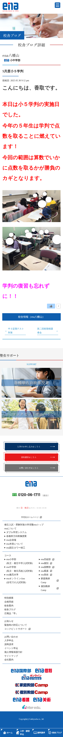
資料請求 (8, 644)
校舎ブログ (10, 609)
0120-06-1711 (29, 494)
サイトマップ (11, 656)
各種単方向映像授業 (16, 536)
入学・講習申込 (25, 732)
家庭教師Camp (45, 580)
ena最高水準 (12, 574)
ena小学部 (19, 561)
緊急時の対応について (15, 625)
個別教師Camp (45, 588)
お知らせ (8, 621)
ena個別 (44, 563)
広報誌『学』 (11, 613)
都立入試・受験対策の (24, 524)
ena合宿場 (11, 540)
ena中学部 (19, 569)
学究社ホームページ (30, 517)
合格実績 (8, 602)
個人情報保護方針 (13, 652)
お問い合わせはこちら (28, 467)
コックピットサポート (15, 629)
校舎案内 (8, 605)
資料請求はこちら (29, 457)
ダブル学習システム (16, 532)
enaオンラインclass (16, 580)
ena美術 (44, 574)
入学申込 (8, 640)
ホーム (10, 733)
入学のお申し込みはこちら (28, 446)
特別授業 (8, 598)
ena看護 (44, 571)
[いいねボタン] (51, 306)
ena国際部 (46, 567)
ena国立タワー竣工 (15, 548)
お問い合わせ (11, 637)
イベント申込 (11, 648)
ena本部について (14, 544)
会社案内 (8, 659)
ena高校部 (46, 559)
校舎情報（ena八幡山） (31, 316)
